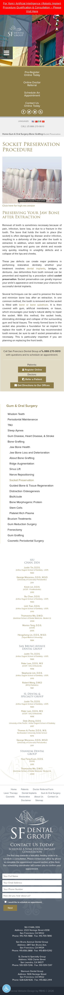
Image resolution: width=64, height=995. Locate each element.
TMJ (10, 425)
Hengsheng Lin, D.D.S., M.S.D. (32, 634)
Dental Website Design (22, 991)
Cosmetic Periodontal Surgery (26, 541)
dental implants (36, 268)
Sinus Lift (15, 469)
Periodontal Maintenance (23, 419)
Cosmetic (10, 796)
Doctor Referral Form (43, 789)
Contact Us (53, 796)
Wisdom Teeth (16, 414)
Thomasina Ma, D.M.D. (32, 615)
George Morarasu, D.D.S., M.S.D (32, 577)
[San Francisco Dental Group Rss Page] (40, 112)
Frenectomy (15, 530)
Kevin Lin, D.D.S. (32, 586)
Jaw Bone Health (19, 447)
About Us (38, 796)
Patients (25, 789)
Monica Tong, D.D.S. (32, 625)
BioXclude (15, 496)
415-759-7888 (26, 935)
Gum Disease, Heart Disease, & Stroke (31, 436)
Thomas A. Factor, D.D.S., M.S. (32, 730)
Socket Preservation (21, 480)
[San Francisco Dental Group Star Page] (35, 112)
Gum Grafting (16, 535)
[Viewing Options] (6, 988)
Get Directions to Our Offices (33, 385)
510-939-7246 (26, 965)
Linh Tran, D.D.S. (32, 606)
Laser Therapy (11, 793)
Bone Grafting (36, 134)
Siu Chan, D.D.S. (32, 596)
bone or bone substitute (33, 304)
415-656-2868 (25, 950)
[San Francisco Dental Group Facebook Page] (23, 112)
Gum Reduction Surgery (22, 524)
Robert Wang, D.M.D (32, 682)
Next (10, 908)
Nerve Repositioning (21, 474)
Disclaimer (26, 800)
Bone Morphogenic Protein (25, 502)
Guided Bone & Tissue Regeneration (31, 485)
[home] (32, 824)
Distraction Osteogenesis (24, 491)
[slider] (31, 201)
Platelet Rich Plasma (21, 513)
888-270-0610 (52, 351)
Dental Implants (29, 793)
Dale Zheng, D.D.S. (32, 720)
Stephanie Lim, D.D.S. (32, 673)
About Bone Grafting (21, 458)
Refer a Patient (33, 379)
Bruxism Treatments (19, 519)
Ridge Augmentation (21, 463)
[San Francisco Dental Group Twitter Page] (29, 112)
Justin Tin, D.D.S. (32, 567)
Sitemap (39, 800)
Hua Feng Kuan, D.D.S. (32, 758)
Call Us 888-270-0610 (32, 126)
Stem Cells (15, 508)
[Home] (16, 31)
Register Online (33, 369)
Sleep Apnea (15, 430)
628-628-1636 (26, 979)
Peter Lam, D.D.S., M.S (32, 663)
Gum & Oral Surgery (18, 134)
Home (5, 134)
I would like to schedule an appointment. (25, 902)
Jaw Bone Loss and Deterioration (29, 452)
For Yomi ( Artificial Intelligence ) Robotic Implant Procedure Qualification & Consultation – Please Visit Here (32, 7)
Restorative (24, 796)
